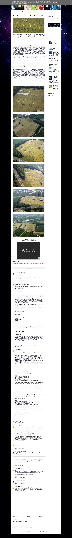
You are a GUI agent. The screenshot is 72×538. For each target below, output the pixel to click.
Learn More (55, 2)
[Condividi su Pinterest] (31, 268)
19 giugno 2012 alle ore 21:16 (19, 311)
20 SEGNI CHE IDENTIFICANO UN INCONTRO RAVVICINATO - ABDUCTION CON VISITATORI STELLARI (54, 43)
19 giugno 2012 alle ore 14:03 (19, 288)
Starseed (29, 11)
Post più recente (15, 516)
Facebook (50, 11)
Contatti (39, 11)
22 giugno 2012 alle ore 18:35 (19, 422)
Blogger (48, 531)
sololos (42, 531)
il (25, 37)
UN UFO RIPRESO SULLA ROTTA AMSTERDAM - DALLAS (54, 61)
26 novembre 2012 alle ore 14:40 (20, 483)
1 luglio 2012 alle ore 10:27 (19, 465)
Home (13, 11)
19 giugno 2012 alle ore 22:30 (19, 331)
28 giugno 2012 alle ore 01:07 (19, 440)
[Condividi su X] (29, 268)
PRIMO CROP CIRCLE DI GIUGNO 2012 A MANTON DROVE (56, 86)
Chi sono (18, 11)
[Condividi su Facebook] (30, 268)
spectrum (16, 425)
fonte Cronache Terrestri (16, 261)
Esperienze (23, 11)
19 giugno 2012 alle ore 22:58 (19, 340)
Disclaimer (45, 11)
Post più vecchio (41, 516)
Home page (28, 516)
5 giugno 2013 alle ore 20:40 (19, 491)
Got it (59, 2)
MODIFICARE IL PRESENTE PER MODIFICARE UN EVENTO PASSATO (56, 77)
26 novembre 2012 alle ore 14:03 (20, 477)
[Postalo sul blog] (28, 268)
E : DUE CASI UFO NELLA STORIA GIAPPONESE (56, 69)
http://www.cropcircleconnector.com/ (31, 240)
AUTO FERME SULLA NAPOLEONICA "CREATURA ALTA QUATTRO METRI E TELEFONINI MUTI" (56, 53)
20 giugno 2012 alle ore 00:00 (19, 346)
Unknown (16, 349)
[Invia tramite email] (27, 268)
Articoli (34, 11)
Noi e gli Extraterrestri (18, 272)
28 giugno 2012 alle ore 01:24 (19, 448)
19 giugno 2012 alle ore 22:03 (19, 321)
